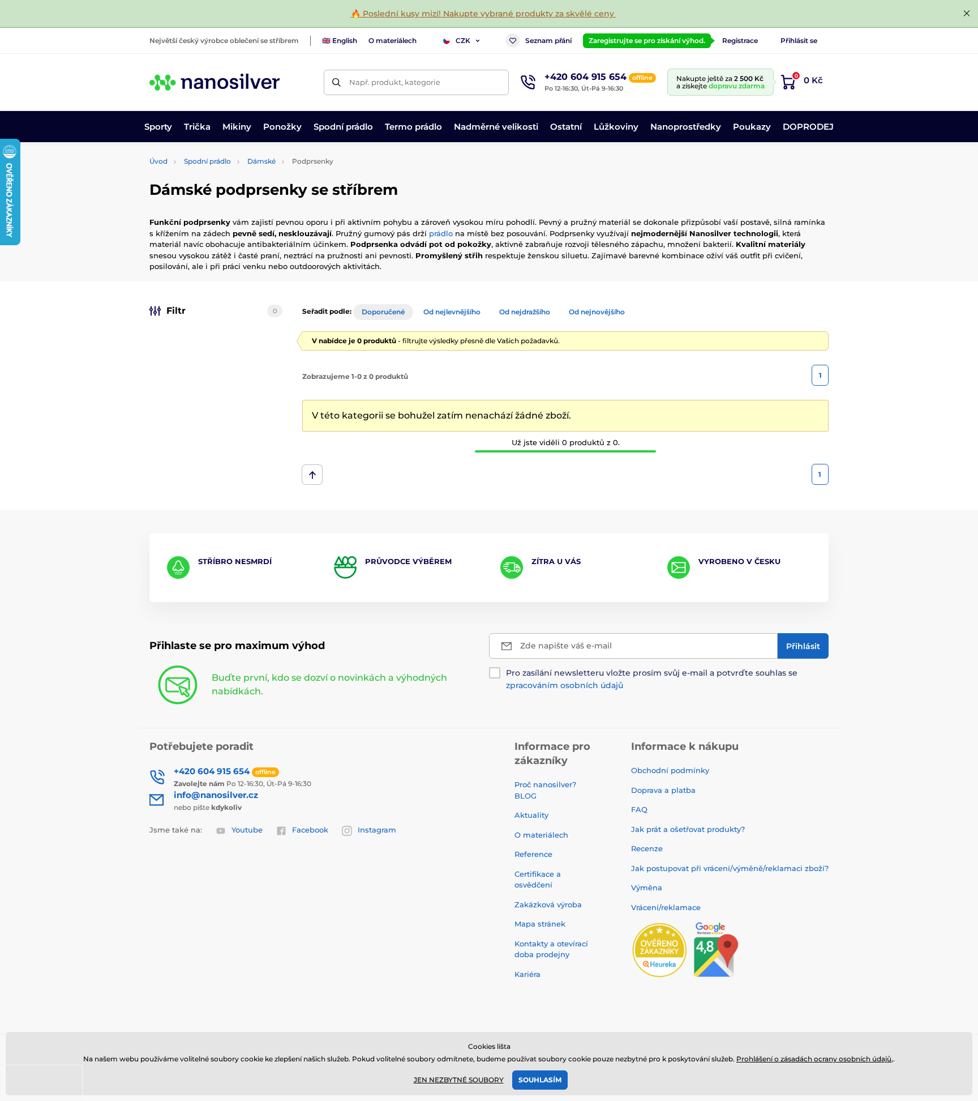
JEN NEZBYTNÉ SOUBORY (459, 1080)
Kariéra (527, 974)
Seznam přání (548, 40)
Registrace (740, 40)
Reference (533, 854)
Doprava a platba (663, 790)
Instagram (377, 829)
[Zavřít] (966, 13)
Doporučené (383, 312)
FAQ (639, 809)
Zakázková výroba (549, 904)
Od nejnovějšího (597, 312)
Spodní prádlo (207, 161)
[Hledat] (336, 82)
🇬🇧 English (339, 40)
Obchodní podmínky (670, 770)
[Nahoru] (312, 474)
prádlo (441, 233)
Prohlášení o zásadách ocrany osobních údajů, (814, 1059)
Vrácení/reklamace (666, 907)
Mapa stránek (539, 923)
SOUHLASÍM (539, 1080)
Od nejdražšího (524, 312)
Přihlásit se (798, 40)
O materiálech (392, 40)
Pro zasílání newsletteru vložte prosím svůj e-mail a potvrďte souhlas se (651, 679)
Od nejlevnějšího (452, 312)
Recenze (647, 848)
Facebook (310, 829)
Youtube (247, 829)
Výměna (646, 887)
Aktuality (531, 815)
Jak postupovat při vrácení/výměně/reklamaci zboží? (730, 868)
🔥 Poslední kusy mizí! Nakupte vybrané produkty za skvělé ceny (483, 13)
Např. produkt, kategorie (394, 82)
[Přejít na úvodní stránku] (214, 82)
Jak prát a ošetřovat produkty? (688, 829)
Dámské (261, 161)
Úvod (158, 161)
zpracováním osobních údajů (564, 685)
